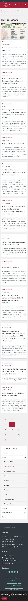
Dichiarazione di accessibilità (14, 585)
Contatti (5, 532)
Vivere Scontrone (7, 513)
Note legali (9, 578)
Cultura (6, 494)
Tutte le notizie (8, 462)
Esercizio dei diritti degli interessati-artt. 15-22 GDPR (14, 588)
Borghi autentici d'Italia (11, 561)
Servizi (4, 517)
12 (19, 435)
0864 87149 (13, 539)
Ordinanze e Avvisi (9, 471)
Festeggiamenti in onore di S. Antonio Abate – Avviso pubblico (13, 394)
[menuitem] (14, 453)
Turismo (6, 485)
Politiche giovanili (9, 499)
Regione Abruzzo (9, 556)
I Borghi (4, 508)
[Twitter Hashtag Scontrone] (12, 572)
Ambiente (7, 490)
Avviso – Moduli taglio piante (11, 267)
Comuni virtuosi (9, 563)
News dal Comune (7, 42)
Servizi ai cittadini (9, 480)
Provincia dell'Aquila (9, 558)
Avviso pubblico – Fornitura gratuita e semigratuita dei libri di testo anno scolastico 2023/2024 (14, 371)
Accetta (4, 598)
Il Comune (5, 453)
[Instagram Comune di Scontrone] (15, 572)
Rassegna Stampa (9, 504)
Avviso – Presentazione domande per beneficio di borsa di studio (13, 243)
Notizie (4, 457)
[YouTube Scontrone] (18, 572)
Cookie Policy (14, 580)
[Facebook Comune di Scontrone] (9, 572)
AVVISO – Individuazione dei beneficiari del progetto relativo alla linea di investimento (13, 172)
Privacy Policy (18, 578)
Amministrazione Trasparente (14, 583)
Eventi (6, 476)
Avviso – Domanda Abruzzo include (13, 143)
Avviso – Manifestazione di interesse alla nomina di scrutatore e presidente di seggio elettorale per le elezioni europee (13, 210)
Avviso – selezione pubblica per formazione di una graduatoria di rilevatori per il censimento (12, 81)
